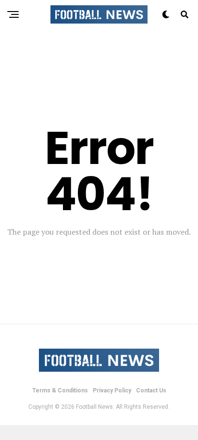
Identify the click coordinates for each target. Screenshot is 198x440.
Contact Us (151, 390)
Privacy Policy (112, 390)
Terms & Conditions (60, 390)
